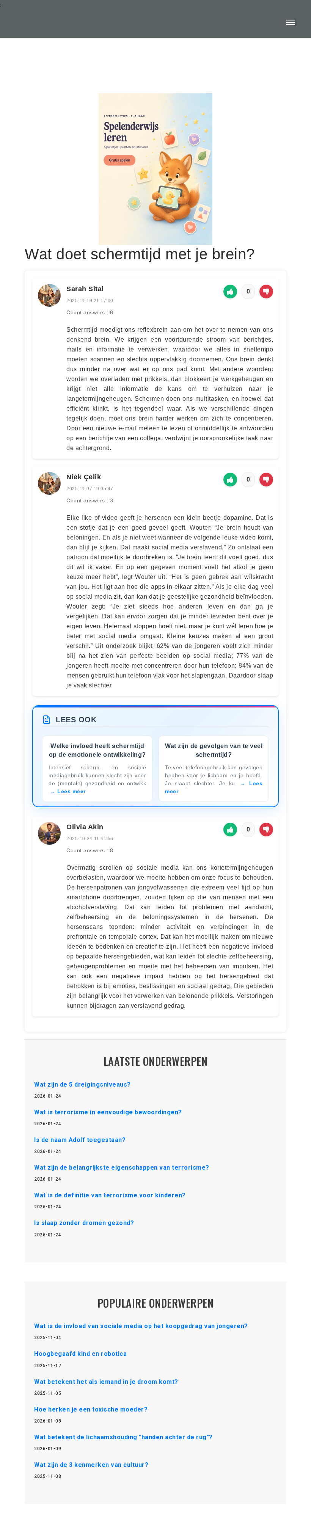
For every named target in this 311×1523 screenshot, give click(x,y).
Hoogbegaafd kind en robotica (80, 1353)
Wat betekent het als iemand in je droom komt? (106, 1381)
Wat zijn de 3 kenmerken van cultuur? (91, 1464)
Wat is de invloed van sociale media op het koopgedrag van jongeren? (141, 1326)
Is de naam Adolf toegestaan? (80, 1139)
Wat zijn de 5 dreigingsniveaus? (82, 1084)
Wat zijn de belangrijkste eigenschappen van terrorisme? (121, 1167)
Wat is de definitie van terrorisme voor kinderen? (110, 1195)
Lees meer (71, 791)
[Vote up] (230, 291)
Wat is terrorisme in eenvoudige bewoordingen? (108, 1112)
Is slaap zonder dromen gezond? (84, 1223)
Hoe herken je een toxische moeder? (91, 1409)
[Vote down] (266, 291)
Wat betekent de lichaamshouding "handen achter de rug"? (123, 1437)
